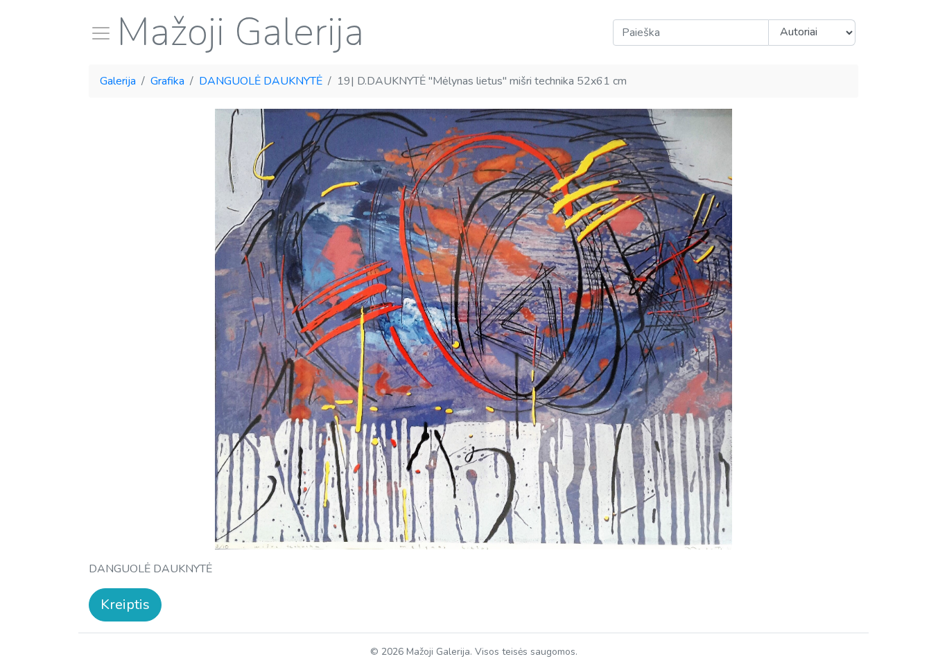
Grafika (167, 81)
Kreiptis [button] (125, 604)
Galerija (118, 81)
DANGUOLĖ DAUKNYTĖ (260, 81)
